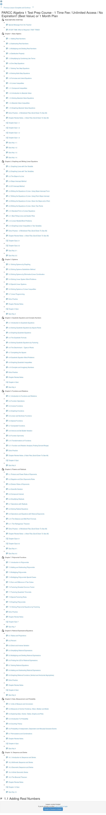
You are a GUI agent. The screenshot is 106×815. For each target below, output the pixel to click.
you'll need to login (61, 806)
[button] (1, 2)
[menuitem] (1, 5)
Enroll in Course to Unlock (53, 809)
